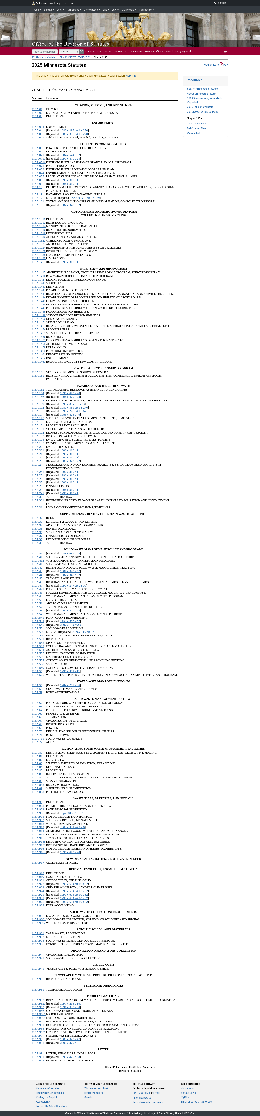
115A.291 (38, 493)
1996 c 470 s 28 (70, 158)
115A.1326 (39, 251)
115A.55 (37, 628)
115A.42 (37, 567)
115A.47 (37, 585)
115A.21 (37, 454)
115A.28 (37, 486)
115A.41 (37, 553)
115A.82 (37, 759)
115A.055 (38, 137)
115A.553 (38, 646)
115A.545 (38, 625)
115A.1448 (39, 311)
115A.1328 (39, 254)
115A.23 (37, 461)
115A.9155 (39, 841)
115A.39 (37, 543)
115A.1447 (39, 308)
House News (188, 1088)
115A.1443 (39, 294)
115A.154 (38, 393)
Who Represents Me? (96, 1088)
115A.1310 (39, 219)
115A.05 (37, 134)
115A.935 (38, 940)
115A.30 (37, 496)
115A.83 (37, 763)
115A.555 (38, 653)
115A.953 (38, 1007)
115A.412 (38, 560)
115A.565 (38, 674)
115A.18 (37, 422)
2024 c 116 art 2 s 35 (85, 632)
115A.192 (38, 432)
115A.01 (37, 109)
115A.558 (38, 664)
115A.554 (38, 650)
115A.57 (37, 685)
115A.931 (38, 933)
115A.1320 (39, 237)
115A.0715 (39, 158)
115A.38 (37, 539)
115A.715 (38, 738)
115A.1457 (39, 340)
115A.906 (38, 813)
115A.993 (38, 1060)
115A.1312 (39, 222)
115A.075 (38, 176)
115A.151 (38, 375)
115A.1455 (39, 333)
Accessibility (43, 1101)
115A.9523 (39, 1003)
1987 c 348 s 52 (70, 205)
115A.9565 (39, 1017)
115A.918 (38, 873)
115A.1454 (39, 329)
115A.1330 (39, 258)
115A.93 (37, 915)
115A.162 (38, 407)
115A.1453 (39, 326)
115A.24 (37, 464)
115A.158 (38, 400)
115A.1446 (39, 304)
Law (114, 9)
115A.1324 (39, 247)
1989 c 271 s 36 (70, 685)
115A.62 (37, 702)
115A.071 (38, 155)
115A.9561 (39, 1014)
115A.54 (37, 614)
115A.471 (38, 589)
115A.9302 (39, 923)
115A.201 (38, 450)
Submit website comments (148, 1102)
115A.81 (37, 756)
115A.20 (37, 447)
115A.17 (37, 414)
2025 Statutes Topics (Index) (203, 112)
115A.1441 (39, 286)
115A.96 (37, 1021)
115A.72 (37, 742)
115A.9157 (39, 845)
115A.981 (38, 1042)
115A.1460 (39, 351)
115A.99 (37, 1053)
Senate (48, 9)
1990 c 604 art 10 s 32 (74, 884)
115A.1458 (39, 343)
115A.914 (38, 830)
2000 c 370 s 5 (69, 1042)
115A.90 (37, 802)
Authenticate (211, 64)
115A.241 (38, 472)
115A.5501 (39, 632)
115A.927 (38, 898)
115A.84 (37, 767)
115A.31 (37, 507)
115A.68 (37, 724)
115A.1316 (39, 229)
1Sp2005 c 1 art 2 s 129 (85, 198)
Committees (91, 9)
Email (156, 1092)
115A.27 (37, 482)
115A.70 (37, 731)
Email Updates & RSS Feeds (196, 1101)
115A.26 (37, 479)
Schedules (73, 9)
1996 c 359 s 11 (70, 671)
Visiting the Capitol (46, 1097)
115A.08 (37, 180)
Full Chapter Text (196, 128)
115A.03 (37, 116)
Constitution (135, 51)
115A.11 (37, 194)
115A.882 (38, 784)
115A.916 (38, 848)
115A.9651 (39, 1032)
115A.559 (38, 667)
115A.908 (38, 816)
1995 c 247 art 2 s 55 (73, 585)
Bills (105, 9)
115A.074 (38, 173)
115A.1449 (39, 315)
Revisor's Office (153, 51)
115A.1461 (39, 354)
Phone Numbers (142, 1098)
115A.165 (38, 411)
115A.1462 (39, 358)
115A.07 (37, 151)
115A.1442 (39, 290)
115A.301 (38, 500)
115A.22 (37, 457)
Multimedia (128, 9)
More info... (132, 75)
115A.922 (38, 884)
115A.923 (38, 887)
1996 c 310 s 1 (69, 180)
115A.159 (38, 404)
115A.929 (38, 905)
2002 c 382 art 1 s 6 (72, 827)
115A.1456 (39, 336)
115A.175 (38, 418)
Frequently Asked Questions (51, 1106)
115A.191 (38, 429)
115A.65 (37, 713)
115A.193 (38, 436)
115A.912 (38, 823)
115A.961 (38, 1025)
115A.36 (37, 532)
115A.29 (37, 489)
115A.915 (38, 834)
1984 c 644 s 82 (70, 155)
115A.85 (37, 770)
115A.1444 (39, 297)
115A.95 (37, 979)
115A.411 (38, 557)
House (35, 9)
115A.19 (37, 425)
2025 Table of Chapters (200, 107)
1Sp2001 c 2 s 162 (71, 813)
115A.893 (38, 792)
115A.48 (37, 592)
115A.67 (37, 720)
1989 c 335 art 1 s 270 (74, 130)
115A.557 (38, 660)
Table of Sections (197, 123)
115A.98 (37, 1039)
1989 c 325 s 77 (70, 1039)
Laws (100, 51)
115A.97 (37, 1035)
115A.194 (38, 439)
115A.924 (38, 891)
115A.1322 (39, 240)
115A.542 (38, 621)
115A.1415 (39, 272)
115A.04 (37, 130)
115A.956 (38, 1010)
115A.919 (38, 877)
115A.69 (37, 728)
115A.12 (37, 198)
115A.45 (37, 578)
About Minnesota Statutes (202, 93)
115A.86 (37, 774)
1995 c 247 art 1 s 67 (73, 411)
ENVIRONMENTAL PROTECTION (75, 57)
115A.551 (38, 639)
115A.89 (37, 788)
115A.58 (37, 688)
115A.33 (37, 521)
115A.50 (37, 600)
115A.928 (38, 901)
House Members (93, 1092)
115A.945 (38, 968)
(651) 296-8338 (141, 1092)
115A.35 (37, 528)
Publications (146, 9)
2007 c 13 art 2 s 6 (71, 625)
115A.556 (38, 657)
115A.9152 (39, 838)
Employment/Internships (50, 1092)
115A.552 (38, 642)
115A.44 (37, 575)
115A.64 (37, 710)
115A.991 (38, 1057)
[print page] (225, 51)
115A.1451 (39, 322)
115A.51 (37, 603)
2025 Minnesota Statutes (44, 57)
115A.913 (38, 827)
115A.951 (38, 989)
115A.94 (37, 954)
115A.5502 (39, 635)
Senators (89, 1097)
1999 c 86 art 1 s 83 (72, 404)
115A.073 (38, 169)
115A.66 (37, 717)
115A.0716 (39, 162)
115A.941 (38, 958)
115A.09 (37, 183)
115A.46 (37, 582)
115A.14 (37, 262)
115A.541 (38, 617)
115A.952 (38, 1000)
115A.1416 (39, 276)
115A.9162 (39, 852)
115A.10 (37, 187)
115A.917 (38, 862)
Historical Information (48, 1088)
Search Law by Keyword (178, 51)
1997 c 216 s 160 (71, 1003)
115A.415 (38, 564)
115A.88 (37, 781)
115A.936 (38, 944)
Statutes (89, 51)
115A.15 (37, 372)
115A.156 (38, 396)
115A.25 (37, 475)
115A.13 (37, 205)
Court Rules (120, 51)
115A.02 (37, 112)
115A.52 (37, 607)
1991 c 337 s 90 (70, 1007)
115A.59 (37, 692)
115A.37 (37, 535)
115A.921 (38, 880)
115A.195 (38, 443)
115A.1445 (39, 301)
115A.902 (38, 806)
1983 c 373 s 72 (70, 461)
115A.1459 (39, 347)
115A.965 (38, 1028)
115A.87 (37, 777)
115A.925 (38, 894)
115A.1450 (39, 319)
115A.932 (38, 937)
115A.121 (38, 201)
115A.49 (37, 596)
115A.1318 (39, 233)
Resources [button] (195, 80)
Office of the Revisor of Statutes (70, 43)
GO (81, 51)
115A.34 (37, 525)
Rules (108, 51)
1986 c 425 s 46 (70, 414)
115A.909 (38, 820)
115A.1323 (39, 244)
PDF (225, 64)
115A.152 (38, 389)
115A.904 (38, 809)
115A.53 (37, 610)
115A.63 (37, 706)
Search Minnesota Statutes (202, 88)
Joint (59, 9)
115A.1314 (39, 226)
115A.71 (37, 735)
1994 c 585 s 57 (70, 621)
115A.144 (38, 283)
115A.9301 (39, 919)
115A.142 (38, 279)
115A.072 (38, 166)
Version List (193, 133)
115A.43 (37, 571)
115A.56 (37, 671)
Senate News (188, 1092)
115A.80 (37, 752)
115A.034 (38, 126)
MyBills (185, 1097)
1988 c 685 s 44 (70, 553)
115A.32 (37, 518)
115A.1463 (39, 361)
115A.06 (37, 148)
